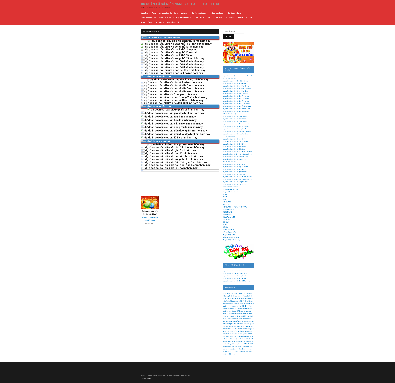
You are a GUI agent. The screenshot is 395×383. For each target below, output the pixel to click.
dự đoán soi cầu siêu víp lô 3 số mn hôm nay (170, 137)
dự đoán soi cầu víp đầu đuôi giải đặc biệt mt (237, 154)
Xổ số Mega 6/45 (228, 209)
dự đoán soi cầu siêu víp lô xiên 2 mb (235, 116)
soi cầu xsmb (240, 341)
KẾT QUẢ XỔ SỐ (218, 18)
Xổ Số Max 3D (227, 212)
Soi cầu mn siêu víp (234, 13)
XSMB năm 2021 (228, 351)
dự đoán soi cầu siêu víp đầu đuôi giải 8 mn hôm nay (175, 130)
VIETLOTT (228, 18)
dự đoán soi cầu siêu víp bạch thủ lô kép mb (237, 88)
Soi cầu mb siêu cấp (199, 13)
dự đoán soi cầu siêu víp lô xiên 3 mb (235, 119)
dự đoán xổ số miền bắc (242, 308)
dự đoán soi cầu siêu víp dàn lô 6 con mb (236, 124)
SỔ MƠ (149, 22)
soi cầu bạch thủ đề (244, 331)
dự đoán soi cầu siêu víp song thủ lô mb (235, 134)
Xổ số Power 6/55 (229, 217)
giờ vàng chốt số (232, 321)
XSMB (196, 18)
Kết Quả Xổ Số (242, 324)
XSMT (208, 18)
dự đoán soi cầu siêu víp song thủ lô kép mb (237, 131)
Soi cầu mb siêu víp (180, 13)
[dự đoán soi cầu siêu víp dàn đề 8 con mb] (150, 202)
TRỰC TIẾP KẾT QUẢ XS (183, 18)
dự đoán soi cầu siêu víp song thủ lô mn (235, 182)
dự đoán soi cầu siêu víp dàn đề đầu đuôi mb (237, 106)
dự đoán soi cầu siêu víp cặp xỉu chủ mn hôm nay (173, 123)
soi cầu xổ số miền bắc (230, 346)
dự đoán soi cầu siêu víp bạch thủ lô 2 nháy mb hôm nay (178, 43)
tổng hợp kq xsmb (229, 235)
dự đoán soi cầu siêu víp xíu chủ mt (234, 159)
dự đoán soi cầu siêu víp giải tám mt (234, 146)
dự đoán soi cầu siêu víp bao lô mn (234, 164)
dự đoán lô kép (247, 303)
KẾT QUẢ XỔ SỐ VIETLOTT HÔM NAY (235, 207)
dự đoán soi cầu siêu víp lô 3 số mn (234, 174)
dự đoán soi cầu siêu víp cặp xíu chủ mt (235, 141)
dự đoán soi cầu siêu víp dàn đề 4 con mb (236, 96)
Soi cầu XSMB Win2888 (245, 344)
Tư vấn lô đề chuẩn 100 (166, 18)
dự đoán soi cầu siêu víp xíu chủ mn (234, 184)
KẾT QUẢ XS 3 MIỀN (173, 22)
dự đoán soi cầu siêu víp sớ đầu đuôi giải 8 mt (237, 151)
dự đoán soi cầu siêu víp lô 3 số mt (234, 149)
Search (228, 36)
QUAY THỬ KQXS (159, 22)
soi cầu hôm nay (237, 336)
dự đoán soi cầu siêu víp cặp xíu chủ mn (236, 166)
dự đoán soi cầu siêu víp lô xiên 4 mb (235, 121)
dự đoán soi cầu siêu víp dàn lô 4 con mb (236, 111)
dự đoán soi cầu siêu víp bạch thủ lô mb (235, 91)
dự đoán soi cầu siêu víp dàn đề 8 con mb (236, 101)
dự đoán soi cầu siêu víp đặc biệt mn (234, 169)
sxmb (225, 349)
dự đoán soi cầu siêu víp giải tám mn (235, 172)
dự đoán (239, 298)
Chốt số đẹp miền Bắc (236, 296)
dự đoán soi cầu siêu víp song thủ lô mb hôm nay (174, 46)
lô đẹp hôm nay (245, 326)
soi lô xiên (249, 346)
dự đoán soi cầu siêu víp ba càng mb (234, 83)
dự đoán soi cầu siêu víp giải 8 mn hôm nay (170, 116)
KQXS (143, 22)
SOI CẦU (249, 18)
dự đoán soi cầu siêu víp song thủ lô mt (235, 156)
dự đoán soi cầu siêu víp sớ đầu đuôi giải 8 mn (237, 177)
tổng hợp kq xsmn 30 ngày (231, 237)
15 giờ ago (150, 223)
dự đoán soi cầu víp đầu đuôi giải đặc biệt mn (237, 179)
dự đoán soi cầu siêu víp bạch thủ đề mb (236, 86)
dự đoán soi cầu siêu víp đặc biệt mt (234, 144)
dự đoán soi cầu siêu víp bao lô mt (234, 139)
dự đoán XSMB (241, 306)
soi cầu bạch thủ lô (231, 331)
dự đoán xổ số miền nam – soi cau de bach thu (180, 4)
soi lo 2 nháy (242, 346)
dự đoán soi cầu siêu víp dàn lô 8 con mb (236, 126)
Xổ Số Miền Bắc (244, 351)
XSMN (202, 18)
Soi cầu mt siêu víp (216, 13)
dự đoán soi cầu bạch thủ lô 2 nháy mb (235, 81)
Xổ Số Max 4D (227, 214)
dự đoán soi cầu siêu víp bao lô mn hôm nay (170, 120)
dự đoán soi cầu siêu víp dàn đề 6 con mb (236, 98)
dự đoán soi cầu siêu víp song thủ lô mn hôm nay (173, 127)
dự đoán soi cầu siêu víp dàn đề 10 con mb (236, 104)
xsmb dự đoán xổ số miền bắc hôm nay (239, 349)
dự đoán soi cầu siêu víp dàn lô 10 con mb (236, 109)
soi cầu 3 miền (236, 329)
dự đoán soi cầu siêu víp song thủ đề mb (236, 129)
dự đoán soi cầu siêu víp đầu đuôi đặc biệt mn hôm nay (177, 134)
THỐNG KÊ (240, 18)
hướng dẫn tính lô (232, 324)
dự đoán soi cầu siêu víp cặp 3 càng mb (235, 93)
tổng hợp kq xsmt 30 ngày (231, 240)
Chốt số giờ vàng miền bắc (231, 293)
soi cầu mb (232, 341)
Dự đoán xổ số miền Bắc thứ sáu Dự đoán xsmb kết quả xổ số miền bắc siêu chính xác (238, 316)
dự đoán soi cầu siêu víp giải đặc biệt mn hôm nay (174, 113)
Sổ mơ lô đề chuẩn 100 (148, 18)
